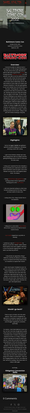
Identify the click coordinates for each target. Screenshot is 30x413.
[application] (15, 213)
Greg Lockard (22, 226)
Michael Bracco (12, 179)
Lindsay (22, 72)
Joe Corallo (8, 235)
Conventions (20, 23)
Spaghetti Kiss (20, 179)
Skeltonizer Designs (17, 74)
